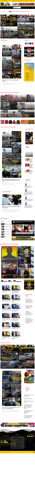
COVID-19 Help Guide (4, 96)
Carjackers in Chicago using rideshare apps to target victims (11, 207)
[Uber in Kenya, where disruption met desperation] (26, 357)
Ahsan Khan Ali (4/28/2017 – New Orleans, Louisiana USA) (6, 328)
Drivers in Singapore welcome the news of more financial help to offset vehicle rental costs (11, 180)
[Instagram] (30, 43)
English (15, 7)
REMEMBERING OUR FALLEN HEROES (9, 244)
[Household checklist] (8, 106)
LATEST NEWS (4, 40)
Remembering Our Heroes (5, 247)
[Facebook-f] (26, 43)
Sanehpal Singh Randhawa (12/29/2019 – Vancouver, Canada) (16, 300)
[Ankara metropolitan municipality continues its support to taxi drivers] (26, 26)
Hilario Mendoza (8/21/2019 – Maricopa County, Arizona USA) (6, 310)
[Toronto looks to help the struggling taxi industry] (16, 136)
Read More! (23, 448)
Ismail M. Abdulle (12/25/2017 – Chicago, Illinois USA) (15, 337)
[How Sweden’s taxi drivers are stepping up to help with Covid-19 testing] (26, 365)
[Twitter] (28, 43)
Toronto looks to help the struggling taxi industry (10, 80)
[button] (1, 7)
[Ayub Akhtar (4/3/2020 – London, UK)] (26, 273)
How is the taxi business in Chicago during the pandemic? (28, 411)
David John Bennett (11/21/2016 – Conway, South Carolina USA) (15, 319)
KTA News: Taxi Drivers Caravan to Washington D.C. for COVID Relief (7, 226)
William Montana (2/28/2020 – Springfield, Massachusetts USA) (15, 291)
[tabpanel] (23, 230)
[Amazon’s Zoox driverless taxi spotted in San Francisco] (7, 377)
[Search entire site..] (33, 8)
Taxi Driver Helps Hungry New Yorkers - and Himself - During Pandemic (7, 236)
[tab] (6, 224)
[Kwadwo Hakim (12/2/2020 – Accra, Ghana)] (9, 254)
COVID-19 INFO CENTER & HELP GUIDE (9, 92)
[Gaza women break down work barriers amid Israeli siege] (16, 391)
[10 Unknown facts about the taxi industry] (8, 20)
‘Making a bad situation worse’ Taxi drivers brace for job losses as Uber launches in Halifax (7, 231)
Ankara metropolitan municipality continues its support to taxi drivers (29, 206)
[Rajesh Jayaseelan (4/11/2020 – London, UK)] (26, 262)
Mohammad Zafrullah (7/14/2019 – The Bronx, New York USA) (15, 310)
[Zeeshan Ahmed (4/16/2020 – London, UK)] (26, 251)
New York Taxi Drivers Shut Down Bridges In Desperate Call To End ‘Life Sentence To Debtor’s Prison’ (7, 234)
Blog (2, 16)
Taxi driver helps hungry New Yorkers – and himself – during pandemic (11, 408)
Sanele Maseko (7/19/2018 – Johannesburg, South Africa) (6, 337)
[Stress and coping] (17, 98)
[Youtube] (32, 43)
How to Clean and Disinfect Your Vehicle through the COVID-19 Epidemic (28, 416)
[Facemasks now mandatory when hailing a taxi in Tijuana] (16, 148)
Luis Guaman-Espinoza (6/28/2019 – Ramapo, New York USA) (6, 319)
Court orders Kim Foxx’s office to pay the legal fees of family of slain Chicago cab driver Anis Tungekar (29, 320)
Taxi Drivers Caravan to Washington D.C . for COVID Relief (7, 229)
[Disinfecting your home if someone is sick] (26, 106)
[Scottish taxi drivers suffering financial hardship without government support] (7, 391)
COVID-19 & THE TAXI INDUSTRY (8, 127)
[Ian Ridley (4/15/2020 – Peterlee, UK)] (9, 270)
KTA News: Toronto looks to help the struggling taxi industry (7, 224)
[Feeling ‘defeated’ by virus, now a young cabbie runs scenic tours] (8, 365)
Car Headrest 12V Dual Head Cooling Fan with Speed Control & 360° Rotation (7, 239)
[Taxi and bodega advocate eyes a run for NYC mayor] (26, 18)
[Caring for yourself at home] (26, 113)
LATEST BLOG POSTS (5, 342)
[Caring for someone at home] (8, 113)
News (2, 28)
